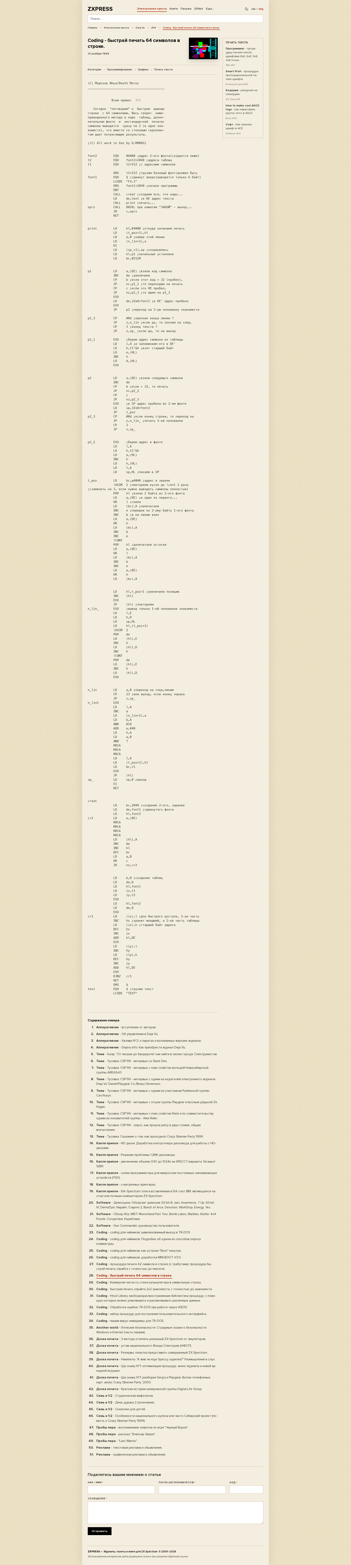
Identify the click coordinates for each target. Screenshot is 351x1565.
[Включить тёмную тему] (246, 9)
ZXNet (198, 8)
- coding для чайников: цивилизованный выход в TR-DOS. (143, 1232)
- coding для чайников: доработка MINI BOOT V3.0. (138, 1257)
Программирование (119, 69)
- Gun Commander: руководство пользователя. (138, 1226)
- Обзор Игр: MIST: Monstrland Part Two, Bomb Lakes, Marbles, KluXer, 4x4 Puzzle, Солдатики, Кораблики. (156, 1216)
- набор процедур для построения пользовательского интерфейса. (151, 1314)
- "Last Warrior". (117, 1441)
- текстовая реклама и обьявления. (129, 1448)
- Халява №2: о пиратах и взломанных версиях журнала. (148, 1041)
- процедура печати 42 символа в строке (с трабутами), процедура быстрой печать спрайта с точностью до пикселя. (154, 1266)
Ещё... (210, 8)
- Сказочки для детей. (121, 1409)
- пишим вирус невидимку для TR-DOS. (130, 1321)
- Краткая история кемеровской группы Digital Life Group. (149, 1389)
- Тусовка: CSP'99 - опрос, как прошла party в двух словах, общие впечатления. (148, 1127)
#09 (153, 27)
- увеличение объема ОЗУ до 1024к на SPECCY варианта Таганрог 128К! (156, 1164)
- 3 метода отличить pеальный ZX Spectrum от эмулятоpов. (151, 1339)
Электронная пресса (152, 8)
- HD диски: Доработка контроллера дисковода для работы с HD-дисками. (156, 1145)
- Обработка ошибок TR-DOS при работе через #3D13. (141, 1307)
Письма (186, 8)
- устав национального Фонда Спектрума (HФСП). (144, 1346)
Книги (174, 8)
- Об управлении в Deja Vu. (127, 1034)
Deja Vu (140, 27)
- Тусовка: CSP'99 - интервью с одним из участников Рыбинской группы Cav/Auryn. (152, 1093)
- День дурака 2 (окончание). (125, 1402)
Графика (143, 69)
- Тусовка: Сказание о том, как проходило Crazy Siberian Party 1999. (150, 1136)
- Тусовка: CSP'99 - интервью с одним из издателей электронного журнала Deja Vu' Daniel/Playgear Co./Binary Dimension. (155, 1081)
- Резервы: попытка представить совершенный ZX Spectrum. (152, 1353)
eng (261, 9)
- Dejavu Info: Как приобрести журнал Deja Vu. (141, 1047)
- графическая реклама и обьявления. (131, 1454)
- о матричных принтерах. (126, 1184)
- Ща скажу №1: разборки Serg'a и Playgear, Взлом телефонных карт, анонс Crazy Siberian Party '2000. (153, 1379)
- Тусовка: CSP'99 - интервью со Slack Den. (131, 1061)
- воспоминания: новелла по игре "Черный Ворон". (142, 1427)
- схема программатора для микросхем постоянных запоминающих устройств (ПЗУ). (156, 1175)
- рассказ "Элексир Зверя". (125, 1434)
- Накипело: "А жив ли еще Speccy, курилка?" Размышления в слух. (155, 1359)
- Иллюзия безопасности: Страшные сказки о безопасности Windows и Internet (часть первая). (151, 1330)
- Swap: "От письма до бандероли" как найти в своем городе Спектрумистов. (156, 1054)
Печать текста (163, 69)
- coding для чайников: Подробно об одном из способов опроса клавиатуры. (148, 1241)
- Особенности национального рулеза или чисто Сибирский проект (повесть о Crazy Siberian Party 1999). (156, 1418)
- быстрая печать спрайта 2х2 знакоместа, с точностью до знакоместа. (154, 1289)
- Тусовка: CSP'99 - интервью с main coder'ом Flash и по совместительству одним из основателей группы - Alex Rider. (155, 1115)
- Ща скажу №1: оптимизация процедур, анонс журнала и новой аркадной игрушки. (156, 1368)
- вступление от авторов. (126, 1027)
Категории (94, 69)
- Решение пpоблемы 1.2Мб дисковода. (135, 1155)
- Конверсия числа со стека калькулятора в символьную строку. (148, 1282)
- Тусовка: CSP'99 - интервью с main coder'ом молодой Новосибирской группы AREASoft (152, 1070)
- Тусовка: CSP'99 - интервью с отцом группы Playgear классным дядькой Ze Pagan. (156, 1104)
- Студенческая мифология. (124, 1396)
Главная (92, 27)
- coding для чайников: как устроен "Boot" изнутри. (138, 1251)
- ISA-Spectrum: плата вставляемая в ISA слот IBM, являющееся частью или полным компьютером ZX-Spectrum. (156, 1193)
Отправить (100, 1531)
